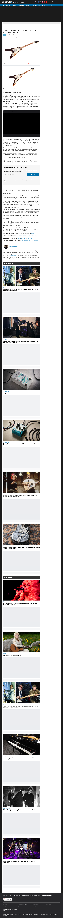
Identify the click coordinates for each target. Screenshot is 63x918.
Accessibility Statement (36, 906)
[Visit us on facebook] (39, 2)
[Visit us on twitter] (41, 2)
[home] (3, 5)
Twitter (18, 238)
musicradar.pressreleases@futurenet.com (27, 235)
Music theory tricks (42, 23)
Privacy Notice (7, 179)
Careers (47, 906)
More (51, 5)
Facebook (23, 238)
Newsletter (38, 63)
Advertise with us (21, 906)
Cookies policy (6, 906)
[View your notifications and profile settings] (55, 2)
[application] (21, 123)
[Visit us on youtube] (44, 2)
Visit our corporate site (47, 895)
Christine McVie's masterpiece (15, 23)
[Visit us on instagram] (42, 2)
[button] (59, 1)
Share (6, 63)
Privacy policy (48, 904)
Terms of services (19, 178)
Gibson (33, 233)
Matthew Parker (11, 34)
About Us (5, 904)
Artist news (8, 5)
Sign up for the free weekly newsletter (30, 240)
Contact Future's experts (22, 904)
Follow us (31, 63)
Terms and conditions (36, 904)
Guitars (14, 5)
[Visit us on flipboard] (46, 2)
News (5, 34)
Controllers (21, 5)
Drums (27, 5)
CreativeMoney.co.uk (13, 255)
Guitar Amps (45, 5)
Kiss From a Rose (52, 23)
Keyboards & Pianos (35, 5)
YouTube (30, 238)
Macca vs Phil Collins (29, 23)
